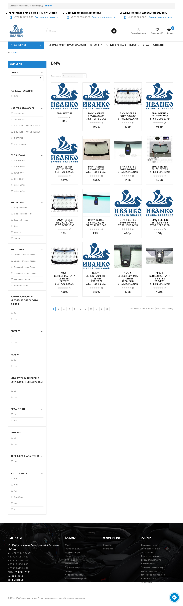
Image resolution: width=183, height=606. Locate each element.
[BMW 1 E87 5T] (64, 96)
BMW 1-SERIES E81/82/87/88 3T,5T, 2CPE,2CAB (96, 116)
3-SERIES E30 (20, 144)
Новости (107, 545)
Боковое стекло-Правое (25, 261)
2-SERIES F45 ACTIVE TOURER (27, 126)
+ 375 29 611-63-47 (18, 568)
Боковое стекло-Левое (24, 255)
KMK (15, 503)
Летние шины (71, 560)
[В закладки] (54, 107)
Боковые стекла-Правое (25, 273)
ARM (16, 485)
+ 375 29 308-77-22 (18, 556)
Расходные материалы (76, 578)
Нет (15, 319)
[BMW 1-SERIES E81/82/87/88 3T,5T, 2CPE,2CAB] (96, 96)
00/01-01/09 (19, 160)
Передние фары (72, 549)
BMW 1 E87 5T (64, 113)
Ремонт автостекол (151, 556)
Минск (48, 6)
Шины (68, 556)
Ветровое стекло (22, 279)
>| (107, 309)
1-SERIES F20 (19, 120)
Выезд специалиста (151, 560)
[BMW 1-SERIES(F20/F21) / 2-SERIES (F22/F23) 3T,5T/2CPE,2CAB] (64, 256)
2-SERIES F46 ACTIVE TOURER (27, 132)
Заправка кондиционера (153, 567)
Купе (16, 226)
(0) (70, 117)
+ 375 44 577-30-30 (20, 552)
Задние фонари (72, 552)
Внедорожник (20, 208)
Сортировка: (56, 76)
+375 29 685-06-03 (80, 17)
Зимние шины (71, 563)
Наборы (68, 571)
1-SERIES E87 (19, 113)
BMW (15, 53)
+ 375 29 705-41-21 (18, 560)
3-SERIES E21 (19, 138)
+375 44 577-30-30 (23, 17)
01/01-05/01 (19, 179)
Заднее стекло (21, 220)
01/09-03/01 (19, 185)
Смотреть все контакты (46, 17)
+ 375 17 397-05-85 (18, 564)
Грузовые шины (72, 567)
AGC (16, 479)
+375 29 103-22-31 (138, 17)
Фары (67, 545)
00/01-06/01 (19, 167)
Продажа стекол (149, 545)
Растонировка (148, 563)
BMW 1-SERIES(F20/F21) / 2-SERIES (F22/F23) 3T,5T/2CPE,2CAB (64, 278)
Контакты (108, 549)
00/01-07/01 (19, 173)
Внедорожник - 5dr (22, 214)
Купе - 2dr (18, 232)
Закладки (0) (157, 33)
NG (15, 509)
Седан (17, 238)
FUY (15, 491)
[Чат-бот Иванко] (174, 597)
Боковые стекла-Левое (24, 267)
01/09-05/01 (19, 191)
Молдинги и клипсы (74, 575)
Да (15, 313)
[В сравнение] (75, 107)
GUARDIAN (18, 497)
